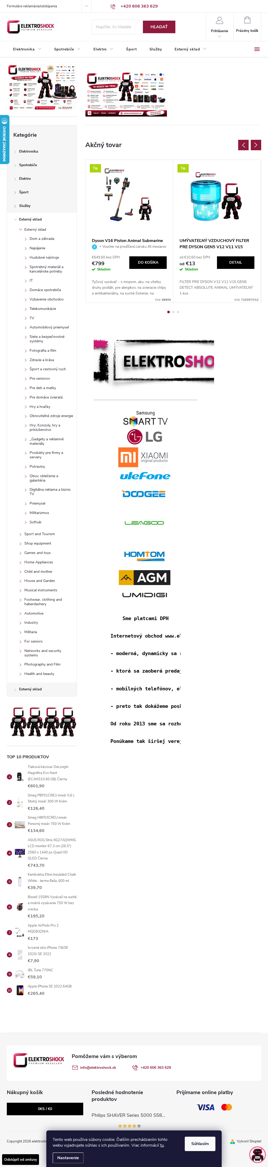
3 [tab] (178, 312)
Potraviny (37, 466)
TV (32, 318)
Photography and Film (42, 664)
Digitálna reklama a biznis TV (50, 491)
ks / (45, 1108)
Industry (31, 622)
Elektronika (28, 151)
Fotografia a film (43, 350)
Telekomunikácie (43, 308)
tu (162, 1145)
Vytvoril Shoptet (249, 1141)
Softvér (36, 522)
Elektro (25, 178)
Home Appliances (38, 562)
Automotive (33, 613)
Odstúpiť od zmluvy (20, 1159)
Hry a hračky (40, 406)
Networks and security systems (42, 653)
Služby (24, 205)
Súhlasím (200, 1144)
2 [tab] (173, 312)
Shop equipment (37, 543)
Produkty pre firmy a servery (46, 455)
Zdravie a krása (42, 359)
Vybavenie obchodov (47, 299)
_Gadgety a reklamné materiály (47, 441)
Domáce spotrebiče (45, 289)
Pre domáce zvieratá (46, 397)
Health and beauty (39, 673)
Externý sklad (30, 219)
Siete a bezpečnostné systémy (47, 339)
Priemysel (37, 503)
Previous (243, 145)
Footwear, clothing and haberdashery (43, 601)
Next (256, 145)
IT (31, 280)
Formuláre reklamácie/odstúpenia (32, 6)
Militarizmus (39, 512)
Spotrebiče (28, 165)
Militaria (30, 631)
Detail (235, 262)
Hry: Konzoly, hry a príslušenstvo (45, 427)
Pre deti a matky (43, 387)
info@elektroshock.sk (98, 1067)
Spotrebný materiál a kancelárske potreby (46, 269)
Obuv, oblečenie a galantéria (44, 478)
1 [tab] (168, 312)
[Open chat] (257, 1154)
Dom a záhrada (42, 238)
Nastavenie (68, 1158)
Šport (24, 192)
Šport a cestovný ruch (48, 369)
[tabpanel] (129, 231)
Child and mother (38, 571)
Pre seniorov (40, 378)
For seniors (33, 641)
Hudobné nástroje (44, 257)
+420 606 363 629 (156, 1067)
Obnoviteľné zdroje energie (51, 415)
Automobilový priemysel (49, 327)
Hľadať (159, 27)
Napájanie (37, 248)
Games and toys (37, 552)
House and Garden (39, 580)
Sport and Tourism (39, 533)
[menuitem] (27, 49)
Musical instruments (40, 590)
